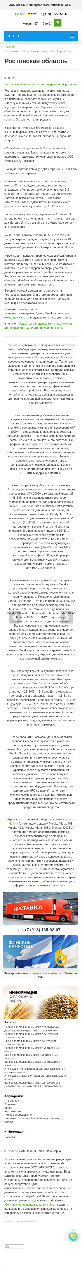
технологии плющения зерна (43, 327)
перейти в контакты (47, 973)
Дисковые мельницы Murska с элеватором (30, 1030)
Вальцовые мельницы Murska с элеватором (31, 1027)
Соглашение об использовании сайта (29, 1204)
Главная (9, 47)
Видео (8, 1107)
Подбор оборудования (18, 1114)
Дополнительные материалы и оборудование (33, 1086)
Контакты (10, 1104)
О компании (11, 1100)
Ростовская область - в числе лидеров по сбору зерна (37, 51)
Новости (9, 1137)
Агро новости (12, 1111)
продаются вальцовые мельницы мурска (44, 323)
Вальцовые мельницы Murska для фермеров (32, 1082)
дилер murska (13, 327)
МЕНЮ (13, 36)
